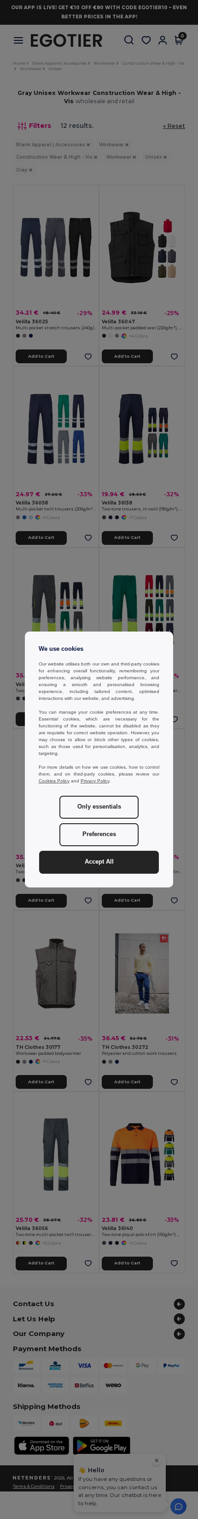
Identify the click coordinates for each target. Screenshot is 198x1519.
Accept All (99, 862)
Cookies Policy (54, 780)
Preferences (99, 834)
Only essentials (99, 807)
